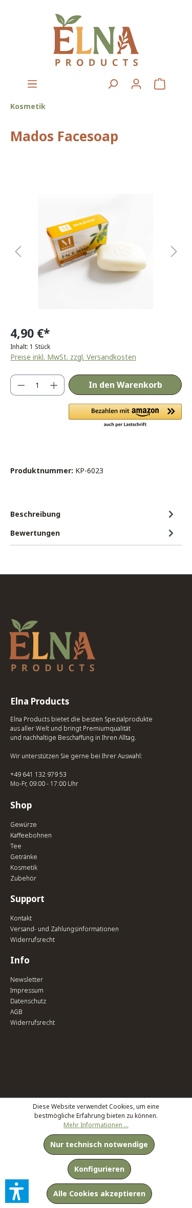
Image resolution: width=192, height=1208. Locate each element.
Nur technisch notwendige (99, 1144)
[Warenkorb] (160, 84)
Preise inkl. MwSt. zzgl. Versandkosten (73, 357)
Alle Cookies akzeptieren (99, 1193)
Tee (16, 846)
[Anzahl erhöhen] (54, 385)
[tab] (93, 513)
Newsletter (26, 979)
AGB (16, 1011)
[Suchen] (112, 84)
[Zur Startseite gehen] (96, 40)
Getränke (23, 856)
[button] (125, 416)
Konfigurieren (99, 1169)
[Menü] (32, 84)
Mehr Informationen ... (96, 1125)
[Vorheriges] (18, 251)
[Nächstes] (174, 251)
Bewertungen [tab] (35, 533)
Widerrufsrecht (32, 939)
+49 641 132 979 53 (38, 774)
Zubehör (23, 878)
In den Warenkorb (125, 384)
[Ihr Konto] (136, 84)
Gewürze (23, 824)
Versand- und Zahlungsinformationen (64, 929)
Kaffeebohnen (31, 835)
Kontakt (21, 918)
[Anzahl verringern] (21, 385)
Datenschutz (28, 1001)
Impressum (27, 990)
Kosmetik (23, 867)
